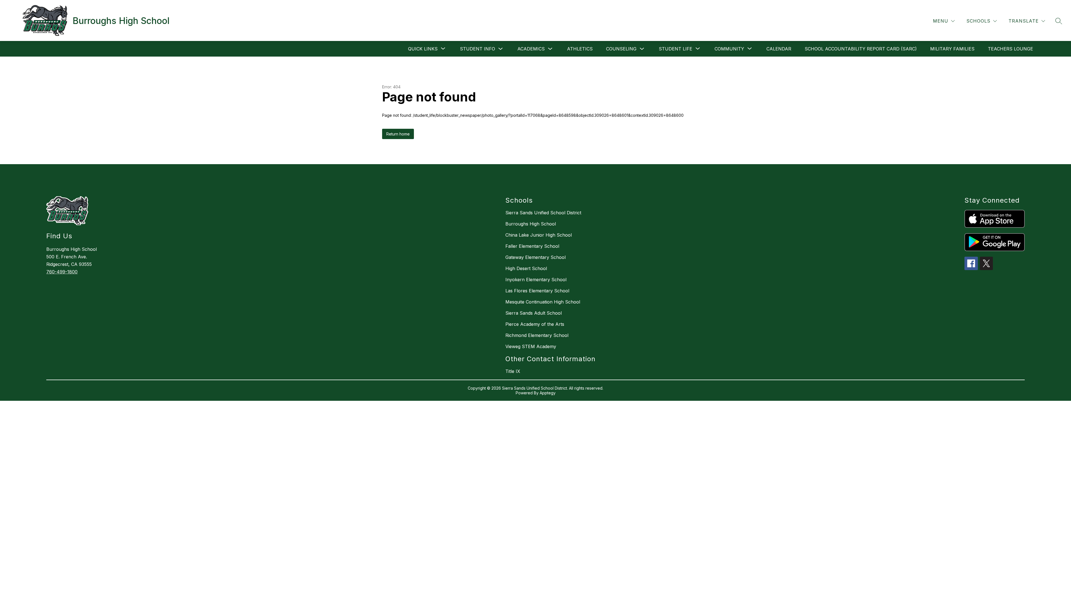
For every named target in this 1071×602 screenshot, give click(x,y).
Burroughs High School (530, 224)
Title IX (512, 371)
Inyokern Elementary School (535, 279)
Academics (531, 49)
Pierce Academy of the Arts (534, 324)
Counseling (621, 49)
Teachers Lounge (1010, 49)
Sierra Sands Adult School (533, 313)
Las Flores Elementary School (537, 290)
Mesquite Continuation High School (542, 302)
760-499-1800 (62, 272)
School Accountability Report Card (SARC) (861, 49)
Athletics (580, 49)
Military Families (952, 49)
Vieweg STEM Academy (530, 346)
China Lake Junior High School (538, 235)
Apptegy (548, 392)
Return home (398, 134)
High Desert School (526, 268)
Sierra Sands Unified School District (543, 212)
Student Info (477, 49)
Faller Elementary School (532, 246)
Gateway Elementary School (535, 257)
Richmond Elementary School (536, 335)
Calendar (778, 49)
